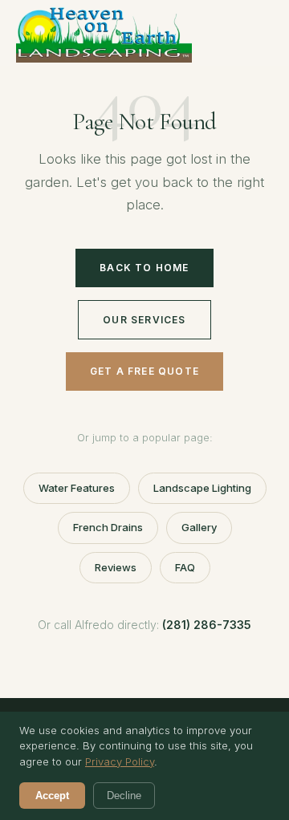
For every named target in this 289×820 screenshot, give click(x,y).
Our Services (144, 320)
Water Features (77, 487)
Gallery (199, 527)
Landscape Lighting (202, 487)
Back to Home (144, 268)
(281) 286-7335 (206, 624)
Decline (124, 796)
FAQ (185, 567)
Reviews (115, 567)
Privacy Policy (119, 761)
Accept (52, 796)
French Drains (108, 527)
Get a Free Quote (144, 371)
